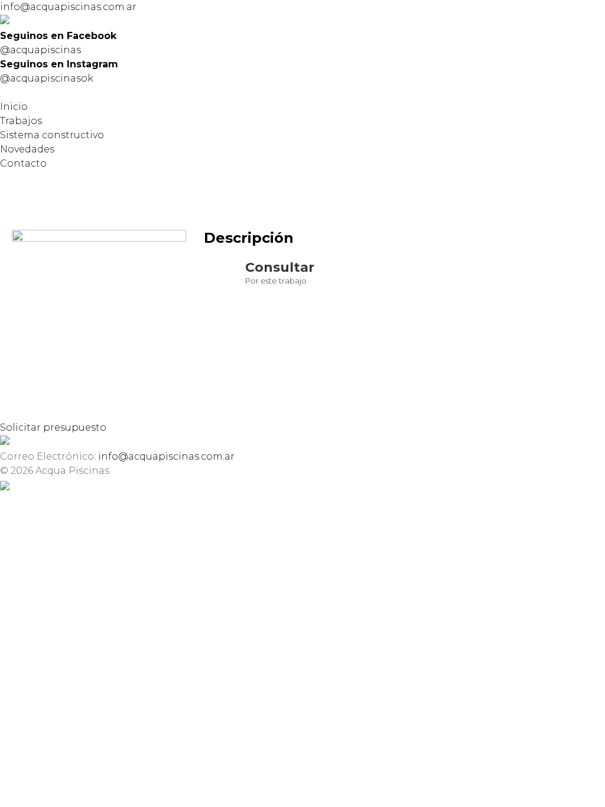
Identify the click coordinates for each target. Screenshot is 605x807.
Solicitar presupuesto (53, 427)
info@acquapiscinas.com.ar (68, 6)
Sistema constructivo (52, 135)
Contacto (23, 163)
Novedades (27, 149)
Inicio (14, 106)
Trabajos (21, 120)
